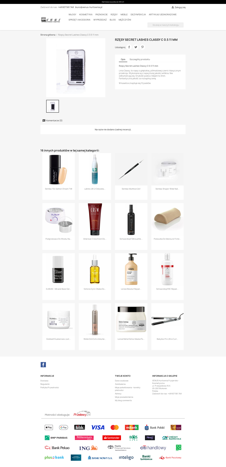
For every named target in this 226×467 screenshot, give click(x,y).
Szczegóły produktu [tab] (140, 59)
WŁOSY (72, 14)
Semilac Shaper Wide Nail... (167, 189)
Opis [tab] (123, 59)
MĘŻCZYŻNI (125, 19)
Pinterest (142, 47)
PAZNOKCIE (101, 14)
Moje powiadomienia (124, 397)
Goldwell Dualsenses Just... (58, 339)
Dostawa (44, 380)
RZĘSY (114, 14)
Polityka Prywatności (49, 387)
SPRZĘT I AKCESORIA (79, 19)
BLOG (113, 19)
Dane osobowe (121, 380)
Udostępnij (129, 47)
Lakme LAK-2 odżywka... (94, 189)
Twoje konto (123, 375)
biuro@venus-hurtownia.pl (88, 7)
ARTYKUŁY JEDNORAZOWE (163, 14)
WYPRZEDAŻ (100, 19)
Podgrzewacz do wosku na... (59, 239)
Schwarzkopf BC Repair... (167, 289)
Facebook (43, 364)
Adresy (118, 393)
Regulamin (45, 384)
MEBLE (124, 14)
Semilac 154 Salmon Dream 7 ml (58, 189)
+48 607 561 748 (66, 7)
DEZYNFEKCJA (138, 14)
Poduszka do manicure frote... (167, 239)
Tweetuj (135, 47)
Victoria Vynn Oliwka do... (95, 289)
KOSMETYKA (85, 14)
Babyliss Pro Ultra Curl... (167, 339)
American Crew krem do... (94, 239)
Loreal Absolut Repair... (131, 289)
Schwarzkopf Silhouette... (131, 239)
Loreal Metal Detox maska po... (131, 339)
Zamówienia (120, 384)
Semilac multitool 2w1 (131, 189)
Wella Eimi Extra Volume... (95, 339)
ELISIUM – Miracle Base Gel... (58, 289)
